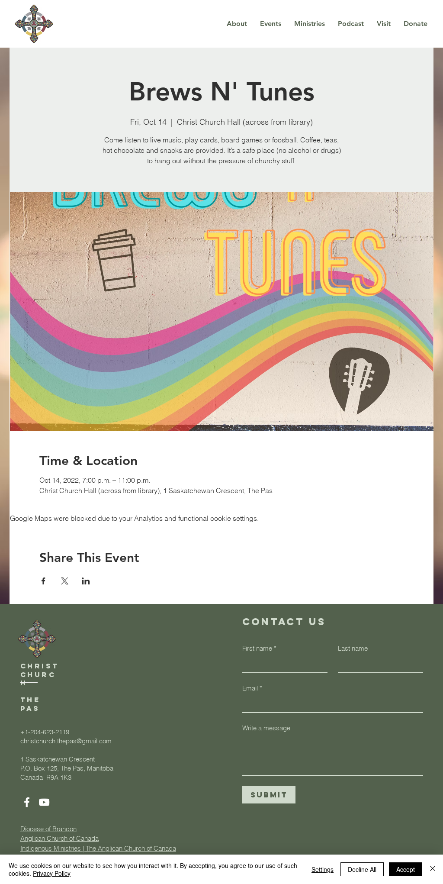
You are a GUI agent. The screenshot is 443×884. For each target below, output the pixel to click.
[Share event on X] (65, 581)
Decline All (362, 869)
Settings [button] (322, 869)
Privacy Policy (52, 873)
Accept (405, 869)
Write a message (266, 728)
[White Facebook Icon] (26, 802)
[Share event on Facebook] (43, 581)
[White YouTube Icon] (44, 802)
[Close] (432, 869)
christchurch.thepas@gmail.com (66, 741)
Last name (353, 648)
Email (252, 688)
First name (259, 648)
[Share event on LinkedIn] (86, 581)
